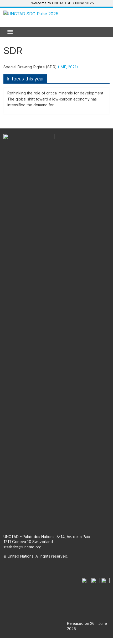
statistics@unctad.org (22, 547)
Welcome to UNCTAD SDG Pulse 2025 (62, 3)
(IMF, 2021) (68, 66)
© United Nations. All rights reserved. (35, 556)
